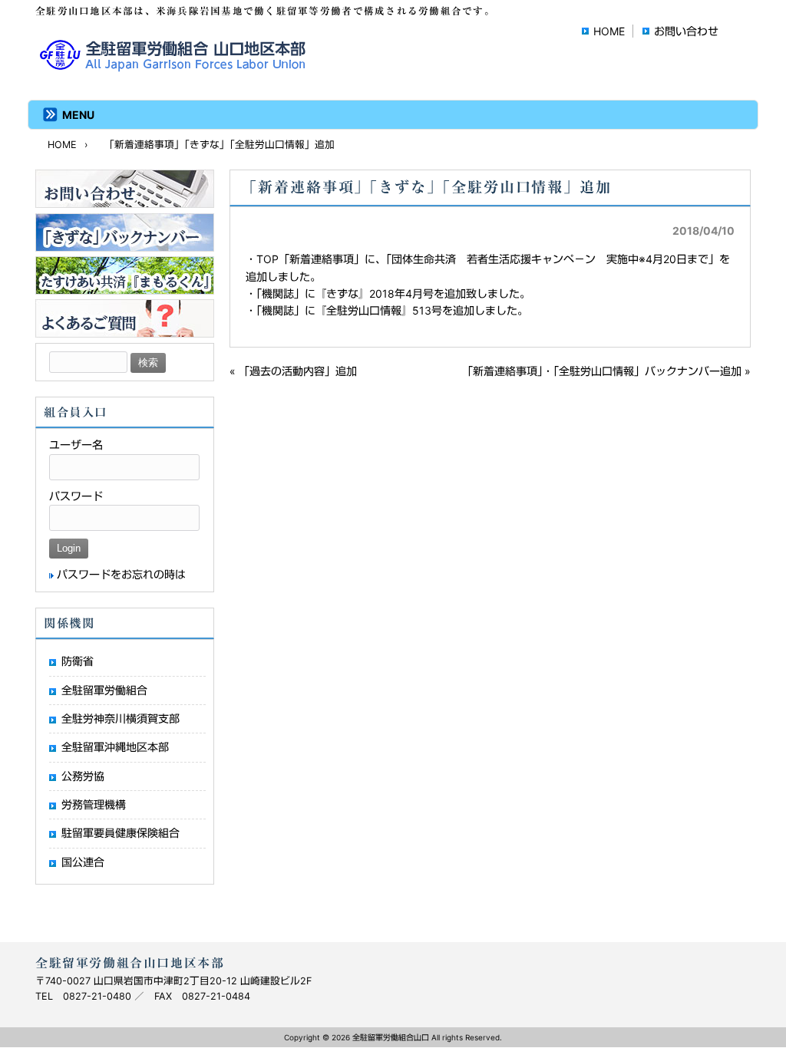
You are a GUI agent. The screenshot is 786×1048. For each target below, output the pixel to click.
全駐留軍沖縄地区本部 (115, 746)
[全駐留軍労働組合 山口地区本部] (175, 66)
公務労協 (82, 776)
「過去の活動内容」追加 (298, 370)
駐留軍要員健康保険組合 (120, 832)
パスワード (76, 496)
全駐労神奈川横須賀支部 (120, 718)
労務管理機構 (93, 804)
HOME (609, 31)
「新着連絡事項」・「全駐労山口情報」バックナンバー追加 (601, 370)
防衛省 (77, 660)
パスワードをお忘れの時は (121, 574)
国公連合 (82, 861)
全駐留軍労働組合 (104, 690)
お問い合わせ (686, 31)
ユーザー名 (76, 444)
